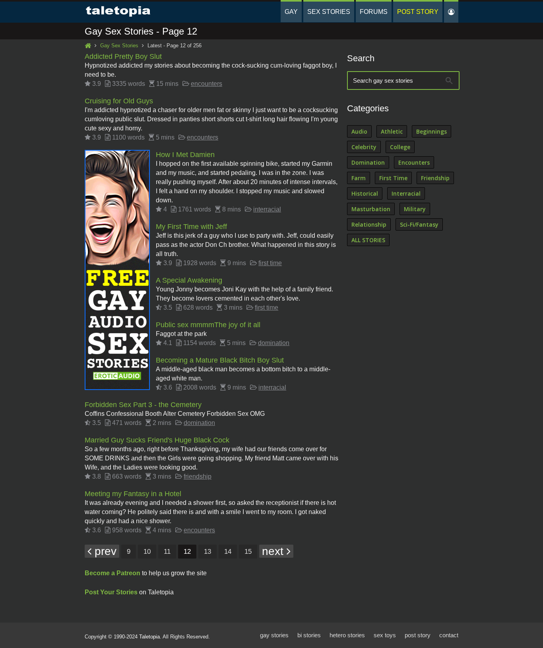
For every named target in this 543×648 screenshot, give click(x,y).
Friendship (435, 178)
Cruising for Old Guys (119, 101)
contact (448, 635)
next (274, 551)
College (400, 147)
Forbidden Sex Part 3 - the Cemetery (143, 405)
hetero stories (347, 635)
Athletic (392, 131)
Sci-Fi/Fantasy (419, 224)
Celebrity (363, 147)
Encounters (414, 162)
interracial (267, 209)
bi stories (309, 635)
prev (103, 551)
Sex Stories (328, 11)
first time (270, 263)
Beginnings (431, 131)
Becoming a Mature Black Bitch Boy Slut (220, 360)
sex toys (385, 635)
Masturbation (370, 209)
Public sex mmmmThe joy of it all (208, 325)
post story (418, 635)
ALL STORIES (368, 240)
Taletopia (149, 637)
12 (187, 551)
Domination (368, 162)
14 (227, 551)
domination (273, 343)
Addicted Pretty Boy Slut (123, 56)
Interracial (406, 193)
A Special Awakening (189, 280)
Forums (374, 11)
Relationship (368, 224)
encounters (206, 83)
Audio (359, 131)
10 (147, 551)
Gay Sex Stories (119, 46)
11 (167, 551)
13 (207, 551)
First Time (393, 178)
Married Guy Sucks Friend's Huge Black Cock (157, 440)
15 (248, 551)
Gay (291, 11)
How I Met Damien (185, 155)
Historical (364, 193)
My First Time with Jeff (191, 227)
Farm (358, 178)
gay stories (274, 635)
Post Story (417, 11)
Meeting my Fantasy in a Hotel (133, 494)
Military (415, 209)
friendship (197, 476)
